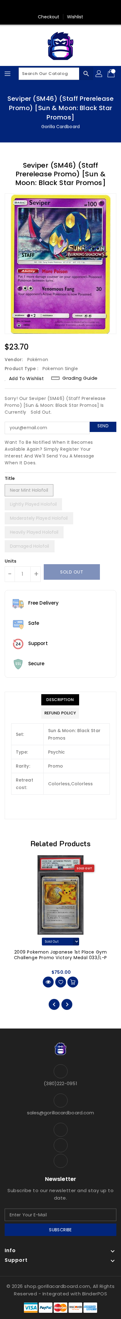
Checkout (49, 17)
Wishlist (75, 17)
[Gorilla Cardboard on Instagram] (72, 7)
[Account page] (99, 73)
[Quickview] (48, 982)
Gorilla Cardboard (60, 126)
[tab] (60, 699)
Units (11, 561)
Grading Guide (80, 378)
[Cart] (111, 73)
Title (10, 478)
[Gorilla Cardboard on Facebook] (48, 7)
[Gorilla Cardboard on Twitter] (60, 7)
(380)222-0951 (60, 1083)
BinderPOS (94, 1293)
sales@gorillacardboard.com (60, 1112)
